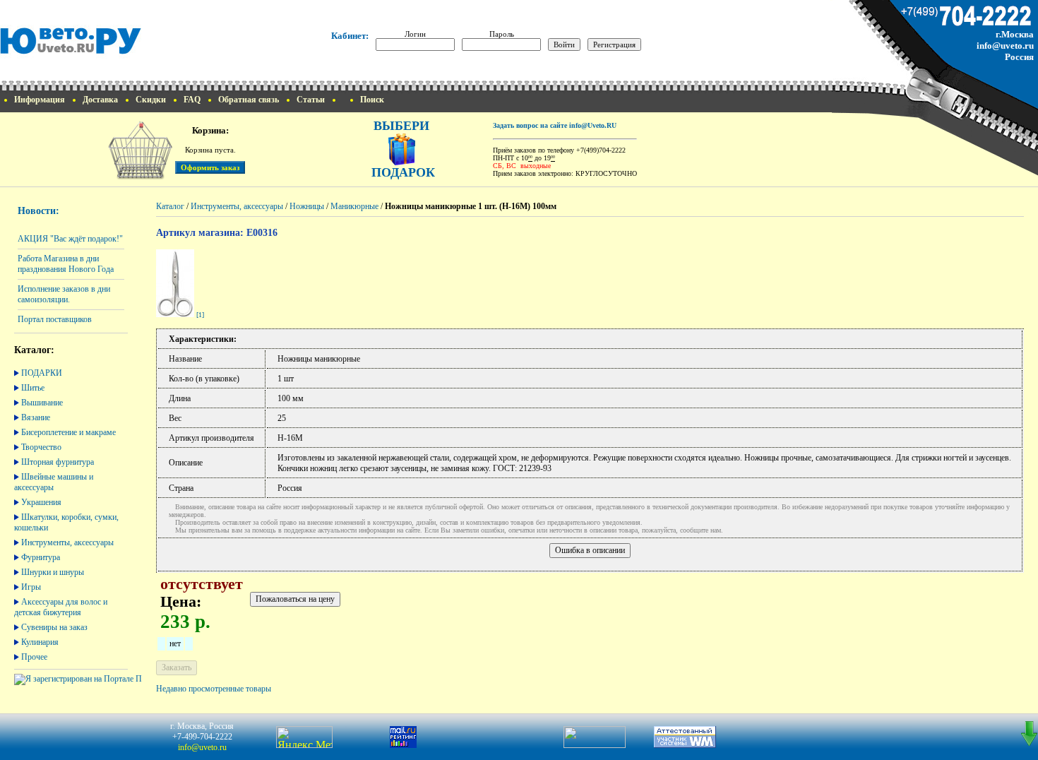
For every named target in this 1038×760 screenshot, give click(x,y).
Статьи (311, 100)
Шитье (32, 388)
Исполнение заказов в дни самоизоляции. (64, 294)
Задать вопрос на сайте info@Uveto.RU (554, 125)
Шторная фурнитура (57, 462)
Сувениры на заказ (54, 627)
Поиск (372, 100)
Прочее (34, 657)
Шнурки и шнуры (52, 572)
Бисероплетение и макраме (68, 432)
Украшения (41, 502)
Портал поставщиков (55, 319)
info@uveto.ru (1005, 45)
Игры (31, 587)
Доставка (100, 100)
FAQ (192, 100)
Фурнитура (40, 557)
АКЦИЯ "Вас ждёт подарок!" (70, 239)
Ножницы (307, 206)
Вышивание (42, 403)
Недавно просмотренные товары (213, 689)
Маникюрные (354, 206)
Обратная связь (248, 100)
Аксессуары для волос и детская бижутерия (60, 607)
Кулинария (40, 642)
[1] (200, 315)
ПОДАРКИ (41, 373)
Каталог (170, 206)
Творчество (41, 447)
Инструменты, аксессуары (67, 542)
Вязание (35, 417)
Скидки (151, 100)
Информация (39, 100)
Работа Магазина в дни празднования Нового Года (66, 264)
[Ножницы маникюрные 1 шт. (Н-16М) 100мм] (175, 314)
